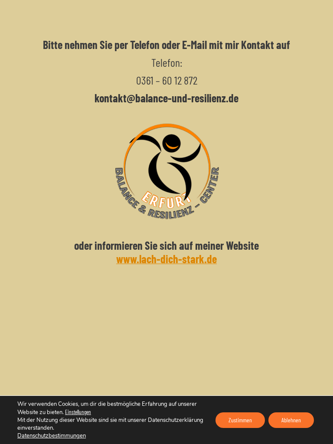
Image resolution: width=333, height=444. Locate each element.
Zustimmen (240, 420)
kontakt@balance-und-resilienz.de (166, 97)
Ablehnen (291, 420)
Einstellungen (78, 411)
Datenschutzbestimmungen (51, 436)
